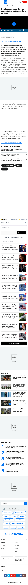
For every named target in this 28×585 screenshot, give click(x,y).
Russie (18, 165)
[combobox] (14, 503)
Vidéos (2, 555)
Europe (3, 542)
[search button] (25, 503)
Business (3, 545)
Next (2, 548)
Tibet (6, 527)
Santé (6, 523)
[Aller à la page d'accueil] (5, 2)
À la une (4, 373)
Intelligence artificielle (17, 523)
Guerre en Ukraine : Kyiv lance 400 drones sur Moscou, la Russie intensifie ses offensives (12, 159)
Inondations (20, 519)
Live (25, 1)
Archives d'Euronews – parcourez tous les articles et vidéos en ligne (20, 559)
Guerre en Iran (7, 512)
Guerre (5, 169)
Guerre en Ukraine (19, 512)
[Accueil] (1, 5)
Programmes (18, 555)
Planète (17, 545)
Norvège (21, 527)
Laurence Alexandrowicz (8, 35)
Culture (17, 551)
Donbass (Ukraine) (8, 165)
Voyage (3, 551)
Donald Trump (8, 519)
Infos (5, 5)
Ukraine (13, 5)
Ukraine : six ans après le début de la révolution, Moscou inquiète (10, 154)
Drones (6, 516)
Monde (8, 5)
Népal (13, 527)
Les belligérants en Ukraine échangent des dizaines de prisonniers (11, 150)
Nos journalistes (5, 558)
